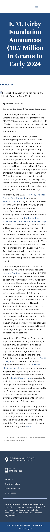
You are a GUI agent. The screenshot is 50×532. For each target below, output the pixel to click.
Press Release (39, 437)
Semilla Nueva (10, 201)
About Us (9, 479)
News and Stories (24, 437)
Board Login (10, 493)
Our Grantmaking (12, 484)
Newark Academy (12, 273)
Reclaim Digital (25, 528)
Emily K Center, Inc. (21, 378)
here (28, 426)
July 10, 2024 (6, 85)
